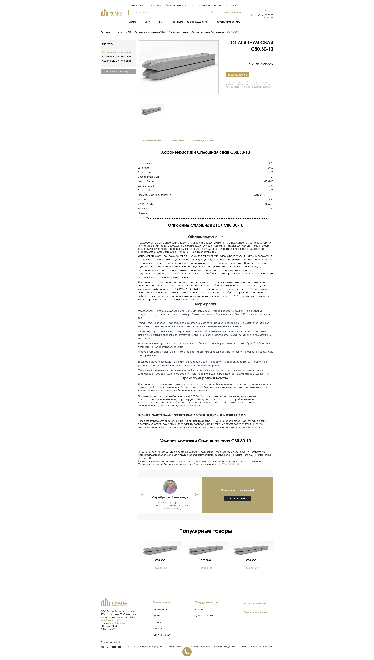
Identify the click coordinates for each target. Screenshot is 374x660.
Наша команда (161, 635)
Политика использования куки (257, 647)
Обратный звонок (232, 12)
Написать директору (255, 603)
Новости (157, 628)
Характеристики (152, 140)
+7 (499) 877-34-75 (264, 15)
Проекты (218, 5)
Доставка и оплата (176, 5)
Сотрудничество (200, 5)
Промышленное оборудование (189, 22)
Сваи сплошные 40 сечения (116, 61)
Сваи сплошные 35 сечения (116, 57)
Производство (154, 5)
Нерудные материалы (228, 22)
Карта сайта (175, 647)
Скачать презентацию (255, 612)
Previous (137, 111)
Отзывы (157, 622)
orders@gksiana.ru (117, 623)
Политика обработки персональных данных (212, 647)
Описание (177, 140)
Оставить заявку (237, 498)
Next (220, 111)
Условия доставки (203, 140)
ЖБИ (161, 22)
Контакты (230, 5)
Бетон (148, 22)
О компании (135, 5)
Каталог (132, 22)
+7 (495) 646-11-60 (228, 464)
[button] (269, 11)
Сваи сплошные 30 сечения (116, 52)
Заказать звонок (237, 75)
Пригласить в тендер (118, 71)
